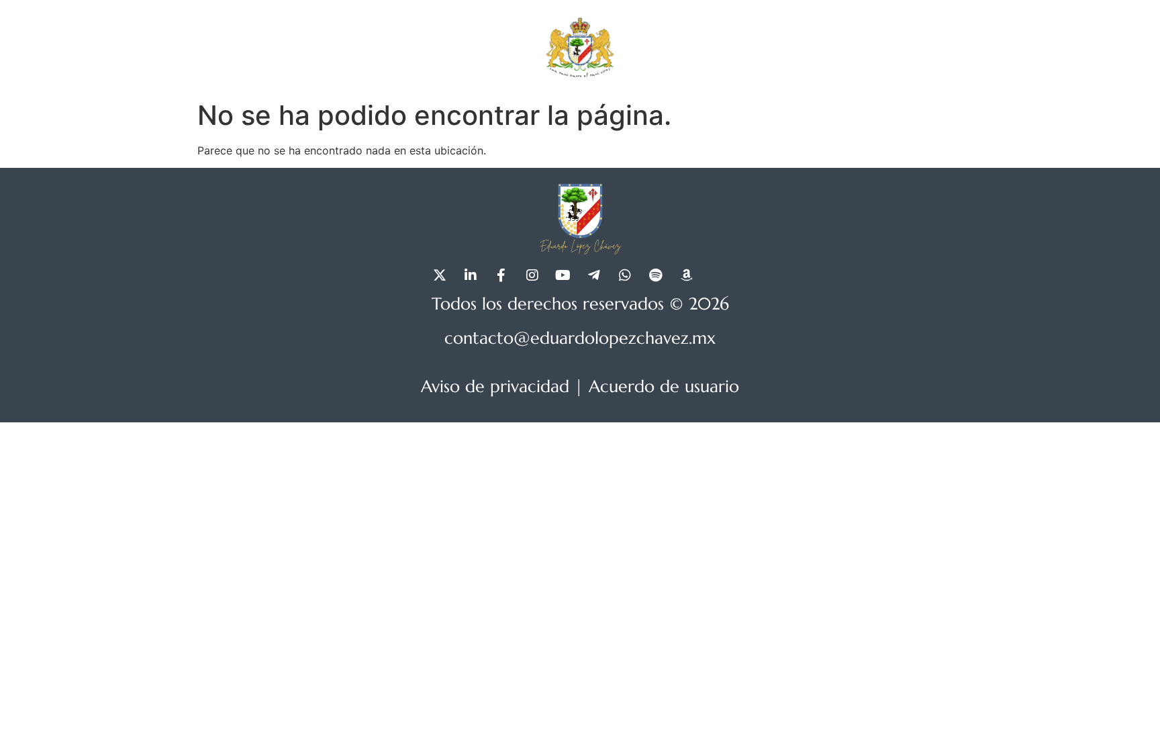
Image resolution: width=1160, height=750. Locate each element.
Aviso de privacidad (495, 386)
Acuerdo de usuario (664, 386)
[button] (867, 47)
